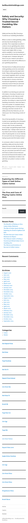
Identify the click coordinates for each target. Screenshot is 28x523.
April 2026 (7, 281)
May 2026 (7, 279)
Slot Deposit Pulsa (7, 343)
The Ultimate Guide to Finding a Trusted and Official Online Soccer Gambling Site (14, 241)
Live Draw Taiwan (7, 439)
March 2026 (7, 283)
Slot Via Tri (5, 369)
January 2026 (8, 287)
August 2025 (7, 298)
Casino (6, 333)
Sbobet (19, 166)
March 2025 (7, 308)
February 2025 (8, 310)
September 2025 (8, 296)
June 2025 (7, 302)
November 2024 (8, 317)
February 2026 (8, 285)
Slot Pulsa (5, 352)
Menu (4, 9)
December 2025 (8, 289)
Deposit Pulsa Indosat (8, 378)
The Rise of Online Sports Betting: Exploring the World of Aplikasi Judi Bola (14, 230)
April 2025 (7, 306)
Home (4, 506)
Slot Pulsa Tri (6, 395)
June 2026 (7, 277)
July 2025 (6, 300)
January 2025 (7, 312)
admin (6, 166)
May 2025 (6, 304)
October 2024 (8, 319)
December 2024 (8, 315)
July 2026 (6, 275)
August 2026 (7, 273)
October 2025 (8, 294)
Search (4, 208)
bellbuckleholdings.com (13, 5)
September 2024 (8, 321)
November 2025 (8, 292)
